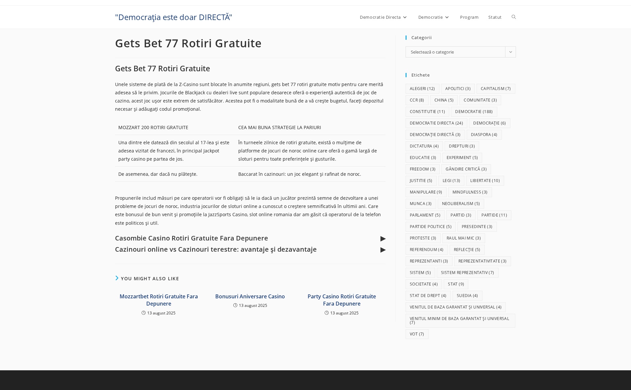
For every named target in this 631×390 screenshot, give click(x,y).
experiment (462, 157)
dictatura (424, 146)
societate (424, 284)
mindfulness (470, 192)
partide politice (431, 226)
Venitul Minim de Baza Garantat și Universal (459, 320)
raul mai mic (464, 238)
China (444, 100)
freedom (422, 169)
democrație (489, 123)
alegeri (422, 88)
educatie (423, 157)
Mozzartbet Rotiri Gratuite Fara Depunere (159, 300)
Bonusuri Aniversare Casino (250, 296)
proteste (423, 238)
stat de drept (428, 295)
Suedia (467, 295)
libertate (485, 180)
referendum (427, 249)
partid (461, 215)
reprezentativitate (482, 261)
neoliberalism (461, 203)
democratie (474, 111)
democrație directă (435, 134)
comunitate (480, 100)
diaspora (484, 134)
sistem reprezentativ (467, 272)
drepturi (462, 146)
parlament (425, 215)
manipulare (426, 192)
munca (421, 203)
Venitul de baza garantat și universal (456, 307)
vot (417, 334)
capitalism (496, 88)
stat (456, 284)
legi (451, 180)
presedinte (477, 226)
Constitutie (427, 111)
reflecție (467, 249)
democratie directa (436, 123)
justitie (421, 180)
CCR (417, 100)
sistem (420, 272)
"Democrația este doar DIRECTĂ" (173, 16)
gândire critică (466, 169)
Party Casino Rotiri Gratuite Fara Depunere (342, 300)
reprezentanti (429, 261)
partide (494, 215)
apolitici (458, 88)
